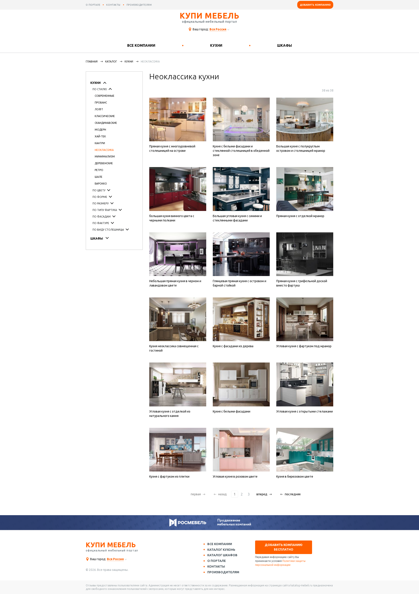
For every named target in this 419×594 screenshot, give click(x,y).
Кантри (100, 143)
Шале (98, 176)
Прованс (101, 102)
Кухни (216, 45)
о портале (93, 4)
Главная (92, 61)
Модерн (100, 129)
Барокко (101, 183)
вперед (261, 494)
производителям (139, 4)
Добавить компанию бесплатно (283, 547)
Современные (104, 95)
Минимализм (105, 156)
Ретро (99, 170)
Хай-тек (100, 136)
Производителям (223, 572)
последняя (293, 494)
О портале (216, 561)
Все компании (141, 45)
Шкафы (284, 45)
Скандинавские (106, 122)
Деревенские (104, 163)
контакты (113, 4)
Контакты (216, 566)
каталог (111, 61)
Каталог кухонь (221, 549)
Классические (105, 116)
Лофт (99, 109)
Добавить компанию (315, 4)
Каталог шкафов (222, 555)
